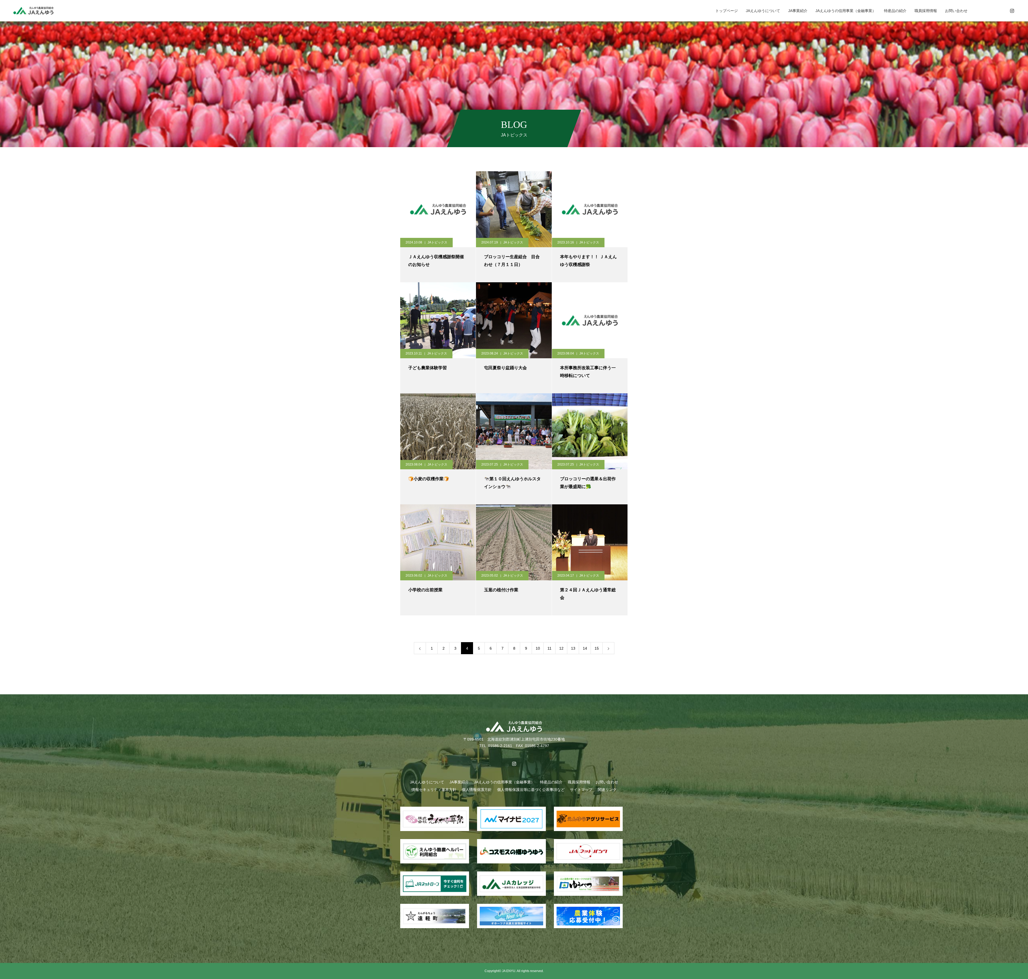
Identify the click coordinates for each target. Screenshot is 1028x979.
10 (538, 648)
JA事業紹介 (797, 11)
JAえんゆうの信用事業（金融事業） (845, 11)
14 (585, 648)
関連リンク (607, 789)
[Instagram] (1012, 10)
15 (597, 648)
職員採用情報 (925, 11)
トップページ (726, 11)
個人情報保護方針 (477, 789)
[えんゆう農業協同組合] (33, 10)
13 (573, 648)
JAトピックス (437, 242)
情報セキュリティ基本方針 (433, 789)
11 (549, 648)
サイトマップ (581, 789)
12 (561, 648)
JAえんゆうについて (763, 11)
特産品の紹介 (895, 11)
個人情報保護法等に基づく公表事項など (531, 789)
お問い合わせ (956, 11)
